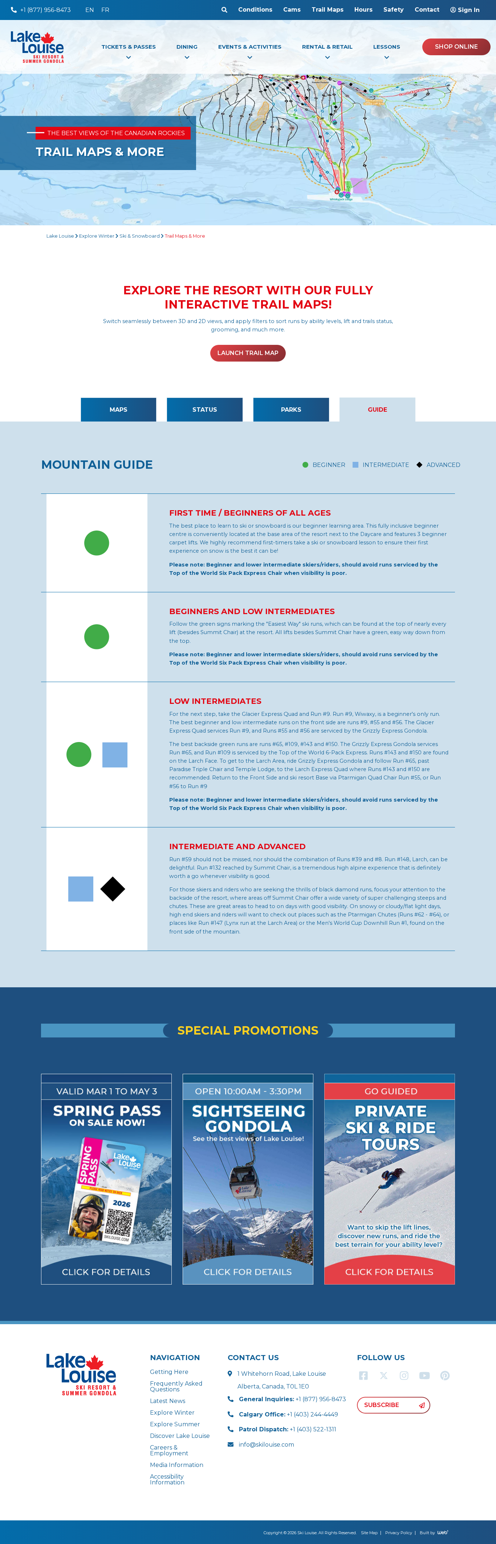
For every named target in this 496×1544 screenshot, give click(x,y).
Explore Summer (175, 1424)
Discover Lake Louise (180, 1435)
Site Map (369, 1532)
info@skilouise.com (266, 1444)
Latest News (167, 1401)
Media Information (176, 1465)
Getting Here (169, 1371)
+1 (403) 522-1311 (287, 1429)
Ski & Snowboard (139, 236)
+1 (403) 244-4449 (288, 1414)
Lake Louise (60, 236)
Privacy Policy (398, 1532)
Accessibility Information (167, 1479)
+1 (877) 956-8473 (292, 1399)
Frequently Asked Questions (176, 1386)
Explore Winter (96, 236)
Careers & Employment (169, 1450)
